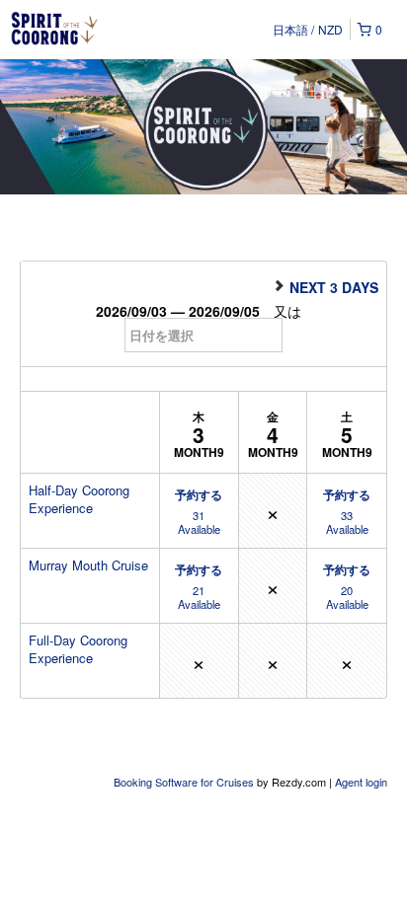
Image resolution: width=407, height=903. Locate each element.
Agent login (361, 782)
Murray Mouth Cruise (88, 565)
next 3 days (331, 286)
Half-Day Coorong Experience (79, 499)
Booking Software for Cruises (185, 782)
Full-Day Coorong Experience (78, 649)
